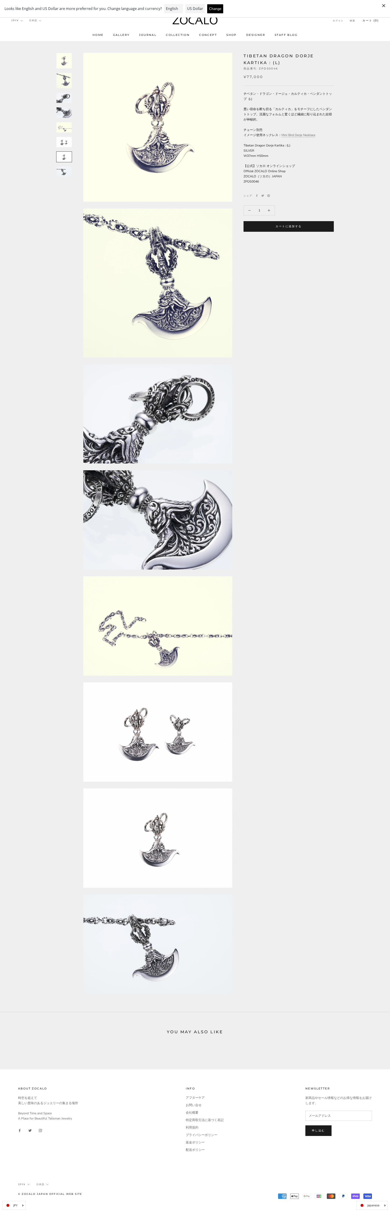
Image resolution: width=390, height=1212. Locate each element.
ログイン (338, 20)
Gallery (121, 35)
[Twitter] (262, 195)
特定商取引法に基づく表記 (205, 1120)
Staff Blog (286, 35)
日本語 (33, 20)
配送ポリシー (195, 1150)
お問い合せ (194, 1105)
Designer (255, 35)
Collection (178, 35)
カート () (370, 20)
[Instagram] (40, 1130)
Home (98, 35)
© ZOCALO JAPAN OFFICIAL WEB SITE (50, 1194)
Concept (208, 35)
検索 (352, 20)
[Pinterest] (268, 195)
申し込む (318, 1130)
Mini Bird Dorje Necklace (298, 135)
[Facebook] (256, 195)
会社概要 (192, 1112)
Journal (147, 35)
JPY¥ (15, 20)
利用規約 (192, 1127)
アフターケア (195, 1098)
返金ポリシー (195, 1142)
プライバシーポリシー (201, 1135)
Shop (231, 35)
